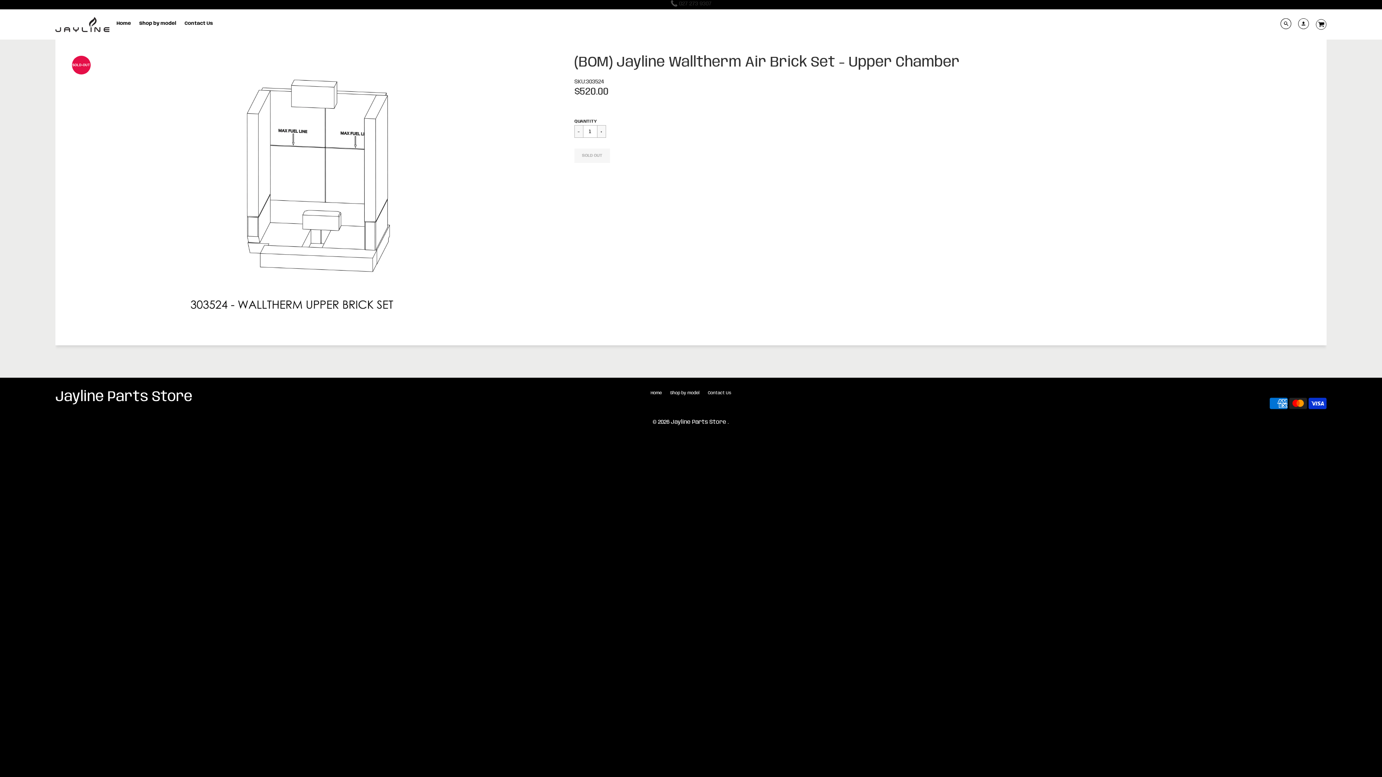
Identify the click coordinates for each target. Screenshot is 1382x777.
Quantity (585, 121)
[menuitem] (124, 24)
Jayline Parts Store (124, 397)
